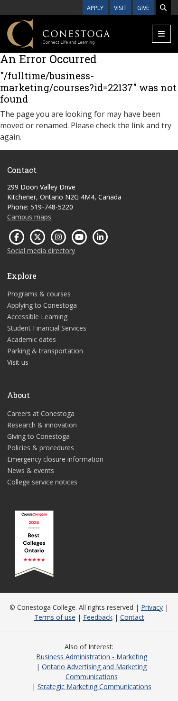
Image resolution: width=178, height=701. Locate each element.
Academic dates (31, 339)
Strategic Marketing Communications (94, 686)
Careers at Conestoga (41, 413)
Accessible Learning (37, 316)
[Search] (163, 7)
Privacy (152, 607)
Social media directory (41, 250)
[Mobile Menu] (161, 34)
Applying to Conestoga (42, 305)
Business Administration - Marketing (91, 656)
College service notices (42, 481)
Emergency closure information (55, 459)
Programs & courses (39, 293)
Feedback (97, 617)
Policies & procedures (40, 447)
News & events (30, 470)
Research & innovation (42, 424)
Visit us (17, 362)
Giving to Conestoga (38, 436)
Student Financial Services (46, 327)
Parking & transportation (45, 350)
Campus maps (29, 216)
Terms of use (54, 617)
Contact (132, 617)
